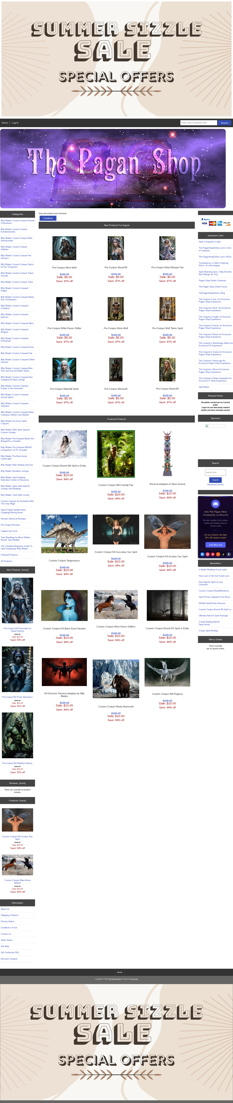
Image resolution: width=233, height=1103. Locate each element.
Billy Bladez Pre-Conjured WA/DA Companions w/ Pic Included (16, 448)
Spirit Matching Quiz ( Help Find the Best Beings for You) (215, 273)
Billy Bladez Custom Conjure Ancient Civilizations (18, 221)
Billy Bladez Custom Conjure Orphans (14, 248)
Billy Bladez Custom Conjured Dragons (14, 330)
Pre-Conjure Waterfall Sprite (64, 389)
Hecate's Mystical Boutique (13, 519)
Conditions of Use (9, 927)
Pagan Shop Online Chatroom (212, 280)
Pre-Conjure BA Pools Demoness (17, 697)
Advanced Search (215, 484)
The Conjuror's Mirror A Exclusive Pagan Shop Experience (214, 370)
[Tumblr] (229, 554)
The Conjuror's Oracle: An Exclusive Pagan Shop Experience (215, 326)
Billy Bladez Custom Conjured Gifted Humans (17, 360)
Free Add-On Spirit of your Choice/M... (211, 583)
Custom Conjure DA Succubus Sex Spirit (116, 552)
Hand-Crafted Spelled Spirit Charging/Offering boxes (13, 511)
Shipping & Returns (10, 915)
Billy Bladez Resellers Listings (15, 471)
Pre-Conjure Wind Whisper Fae (167, 267)
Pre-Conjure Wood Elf (116, 267)
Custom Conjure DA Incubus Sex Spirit (17, 837)
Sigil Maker (204, 387)
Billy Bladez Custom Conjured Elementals (14, 339)
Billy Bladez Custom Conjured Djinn (17, 323)
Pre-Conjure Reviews (10, 525)
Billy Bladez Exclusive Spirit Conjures (14, 422)
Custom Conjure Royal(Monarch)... (214, 591)
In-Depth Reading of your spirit (213, 569)
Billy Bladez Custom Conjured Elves (17, 347)
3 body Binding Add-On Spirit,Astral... (209, 623)
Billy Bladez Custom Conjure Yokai (17, 282)
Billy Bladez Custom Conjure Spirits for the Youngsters (17, 265)
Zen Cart (134, 979)
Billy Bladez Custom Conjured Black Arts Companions (17, 298)
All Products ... (8, 561)
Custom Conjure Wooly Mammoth (116, 706)
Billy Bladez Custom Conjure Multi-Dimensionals (17, 239)
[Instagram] (208, 554)
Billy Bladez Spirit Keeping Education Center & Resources (15, 478)
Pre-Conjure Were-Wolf (64, 267)
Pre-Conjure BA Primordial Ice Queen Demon (17, 629)
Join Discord (215, 544)
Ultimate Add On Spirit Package (213, 615)
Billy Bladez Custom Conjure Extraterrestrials (14, 230)
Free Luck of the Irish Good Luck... (215, 576)
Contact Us (6, 934)
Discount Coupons (9, 959)
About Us (5, 909)
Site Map (5, 946)
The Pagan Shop (115, 979)
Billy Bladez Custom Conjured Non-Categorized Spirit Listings (17, 378)
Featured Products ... (10, 555)
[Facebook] (202, 554)
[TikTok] (223, 554)
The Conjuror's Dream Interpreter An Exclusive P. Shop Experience (215, 379)
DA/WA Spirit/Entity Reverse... (213, 603)
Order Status (7, 940)
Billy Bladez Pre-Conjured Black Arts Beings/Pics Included (17, 439)
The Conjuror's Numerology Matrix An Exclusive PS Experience (216, 344)
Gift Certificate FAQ (10, 952)
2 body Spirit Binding (208, 630)
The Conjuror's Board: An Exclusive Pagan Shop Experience (215, 335)
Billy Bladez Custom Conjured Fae (16, 353)
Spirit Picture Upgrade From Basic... (215, 597)
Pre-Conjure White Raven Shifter (64, 328)
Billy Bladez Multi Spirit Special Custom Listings (15, 431)
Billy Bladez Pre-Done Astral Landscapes (14, 457)
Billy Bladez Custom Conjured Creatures (14, 307)
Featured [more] (17, 800)
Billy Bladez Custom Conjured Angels (14, 289)
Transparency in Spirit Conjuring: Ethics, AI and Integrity (214, 264)
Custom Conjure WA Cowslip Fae (116, 485)
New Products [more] (17, 570)
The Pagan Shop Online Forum (213, 287)
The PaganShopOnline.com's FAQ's (215, 257)
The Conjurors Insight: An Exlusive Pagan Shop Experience (215, 318)
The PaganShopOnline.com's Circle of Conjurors (215, 249)
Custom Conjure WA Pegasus (167, 694)
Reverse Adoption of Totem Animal (167, 484)
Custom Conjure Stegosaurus (64, 560)
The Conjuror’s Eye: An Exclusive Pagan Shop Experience (214, 300)
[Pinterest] (213, 554)
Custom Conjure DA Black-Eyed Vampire (64, 628)
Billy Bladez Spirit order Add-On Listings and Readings (15, 487)
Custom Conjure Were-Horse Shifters (17, 881)
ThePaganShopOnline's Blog (212, 293)
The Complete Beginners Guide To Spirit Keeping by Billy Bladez (16, 547)
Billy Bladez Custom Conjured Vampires (14, 404)
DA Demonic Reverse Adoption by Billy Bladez (64, 694)
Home (5, 122)
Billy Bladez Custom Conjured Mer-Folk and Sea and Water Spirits (17, 369)
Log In (15, 122)
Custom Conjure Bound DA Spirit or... (216, 609)
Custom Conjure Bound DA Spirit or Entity (167, 628)
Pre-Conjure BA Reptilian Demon (17, 763)
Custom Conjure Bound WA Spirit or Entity (64, 465)
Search (215, 463)
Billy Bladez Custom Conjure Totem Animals (17, 274)
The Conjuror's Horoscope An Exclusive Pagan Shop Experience (215, 361)
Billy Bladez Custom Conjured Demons (14, 315)
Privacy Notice (7, 921)
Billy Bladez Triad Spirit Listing (15, 495)
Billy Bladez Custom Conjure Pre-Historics (16, 256)
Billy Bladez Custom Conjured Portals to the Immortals (14, 387)
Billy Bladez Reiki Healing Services (17, 465)
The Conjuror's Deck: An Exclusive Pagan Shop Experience (215, 309)
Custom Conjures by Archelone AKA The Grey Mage (17, 502)
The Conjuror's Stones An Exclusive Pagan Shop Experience (215, 353)
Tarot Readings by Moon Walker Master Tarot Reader (15, 538)
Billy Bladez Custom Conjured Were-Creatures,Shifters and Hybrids (17, 413)
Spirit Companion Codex (210, 242)
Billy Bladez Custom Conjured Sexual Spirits (14, 395)
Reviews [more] (17, 783)
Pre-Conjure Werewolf (115, 389)
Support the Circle (9, 531)
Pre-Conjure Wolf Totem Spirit (167, 328)
